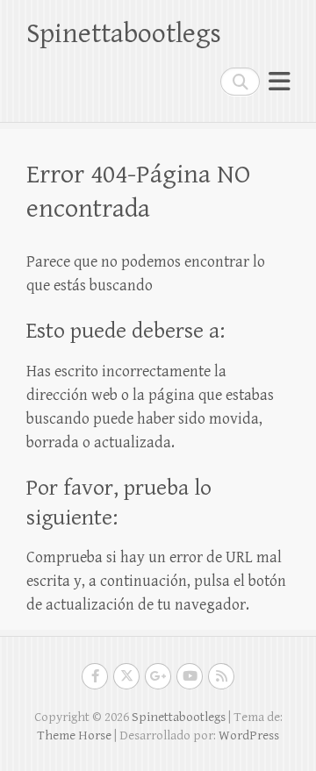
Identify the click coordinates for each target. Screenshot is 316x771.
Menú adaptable (279, 81)
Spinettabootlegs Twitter (126, 676)
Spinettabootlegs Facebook (95, 676)
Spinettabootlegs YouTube (189, 676)
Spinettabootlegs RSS (221, 676)
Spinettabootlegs (123, 34)
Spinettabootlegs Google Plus (158, 676)
